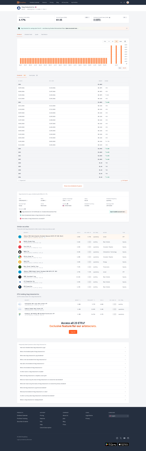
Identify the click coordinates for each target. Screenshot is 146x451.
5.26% (78, 242)
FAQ (41, 421)
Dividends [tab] (21, 75)
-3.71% (89, 236)
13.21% (78, 277)
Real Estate (106, 242)
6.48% (78, 257)
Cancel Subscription (45, 427)
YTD (105, 41)
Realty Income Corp (29, 241)
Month (124, 68)
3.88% (78, 304)
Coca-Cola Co (27, 246)
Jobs (64, 418)
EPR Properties (28, 286)
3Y (112, 41)
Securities (65, 2)
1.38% (78, 314)
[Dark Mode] (124, 2)
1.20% (78, 309)
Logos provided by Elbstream (24, 439)
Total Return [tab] (44, 34)
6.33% (78, 287)
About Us (65, 415)
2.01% (78, 236)
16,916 (93, 314)
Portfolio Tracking (22, 418)
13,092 (93, 309)
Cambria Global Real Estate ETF (34, 308)
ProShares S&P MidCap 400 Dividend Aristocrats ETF (40, 313)
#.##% (97, 19)
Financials (106, 267)
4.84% (101, 304)
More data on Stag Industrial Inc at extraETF (33, 218)
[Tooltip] (67, 203)
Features (44, 2)
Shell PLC (26, 261)
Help (41, 424)
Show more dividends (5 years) (73, 186)
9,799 (93, 304)
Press (64, 424)
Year (120, 68)
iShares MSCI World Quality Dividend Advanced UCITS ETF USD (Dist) (43, 236)
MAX (121, 41)
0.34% (78, 252)
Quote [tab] (36, 34)
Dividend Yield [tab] (28, 34)
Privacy (88, 418)
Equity (124, 242)
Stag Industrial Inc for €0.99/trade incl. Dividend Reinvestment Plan (39, 211)
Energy (105, 262)
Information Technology (110, 252)
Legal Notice (89, 415)
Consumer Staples (108, 247)
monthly (95, 242)
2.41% (78, 247)
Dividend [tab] (19, 34)
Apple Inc (26, 251)
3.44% (78, 262)
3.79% (78, 272)
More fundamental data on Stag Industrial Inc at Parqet (36, 215)
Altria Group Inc (28, 256)
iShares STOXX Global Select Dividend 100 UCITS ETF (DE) (40, 271)
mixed (104, 236)
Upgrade (73, 332)
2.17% (101, 314)
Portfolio (74, 2)
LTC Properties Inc (29, 281)
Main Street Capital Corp (31, 266)
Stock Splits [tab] (33, 75)
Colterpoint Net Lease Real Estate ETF (36, 303)
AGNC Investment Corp (30, 276)
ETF (123, 236)
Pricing (51, 2)
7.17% (89, 272)
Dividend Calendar (34, 2)
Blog (64, 421)
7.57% (78, 267)
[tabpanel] (73, 54)
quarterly (96, 236)
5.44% (101, 309)
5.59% (78, 282)
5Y (116, 41)
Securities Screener (22, 421)
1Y (109, 41)
